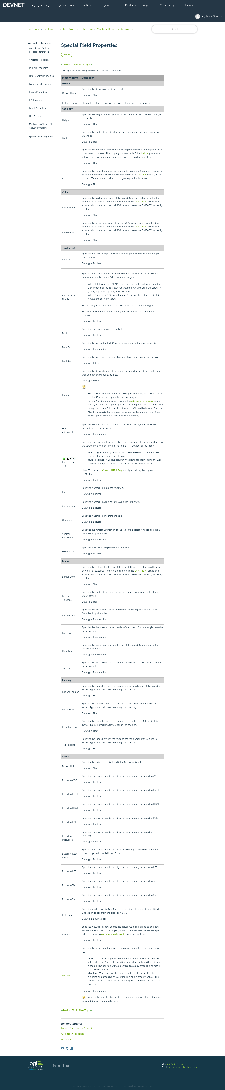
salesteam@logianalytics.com (182, 1067)
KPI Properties (36, 100)
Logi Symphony (40, 5)
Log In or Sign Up (211, 16)
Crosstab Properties (39, 59)
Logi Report (87, 5)
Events (189, 5)
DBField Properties (38, 68)
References (88, 29)
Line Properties (36, 116)
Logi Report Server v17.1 (69, 29)
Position (144, 153)
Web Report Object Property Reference (115, 29)
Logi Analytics (34, 29)
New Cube (66, 1039)
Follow (67, 54)
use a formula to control (114, 934)
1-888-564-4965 (176, 1063)
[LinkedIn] (71, 1048)
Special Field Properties (41, 136)
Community (167, 5)
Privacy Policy (138, 1086)
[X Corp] (67, 1048)
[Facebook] (62, 1048)
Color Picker (141, 201)
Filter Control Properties (41, 76)
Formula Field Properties (41, 84)
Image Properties (38, 92)
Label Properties (37, 108)
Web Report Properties (72, 1033)
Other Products (126, 5)
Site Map (149, 1086)
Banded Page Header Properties (77, 1028)
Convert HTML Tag (112, 470)
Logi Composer (65, 5)
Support (146, 5)
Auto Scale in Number (141, 401)
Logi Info (106, 5)
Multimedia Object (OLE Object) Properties (41, 126)
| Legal (129, 1086)
